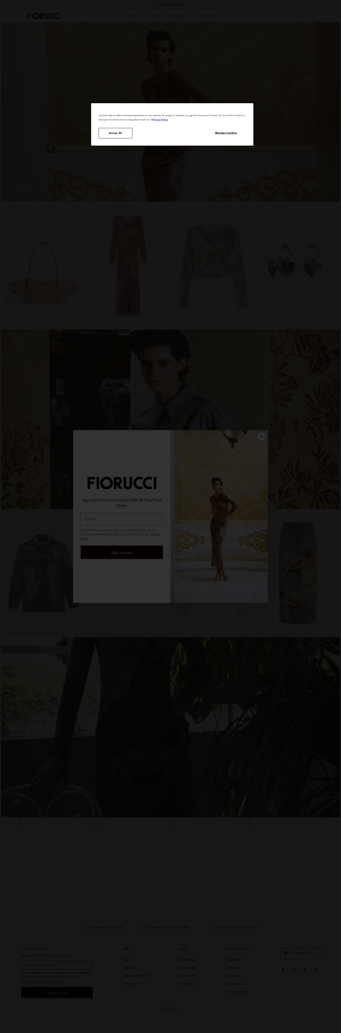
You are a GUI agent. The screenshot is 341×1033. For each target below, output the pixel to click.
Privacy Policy (159, 119)
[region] (172, 124)
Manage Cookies (226, 133)
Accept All (115, 133)
